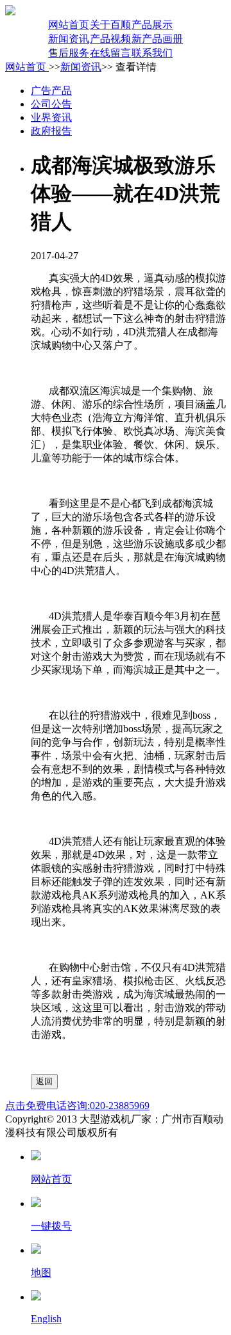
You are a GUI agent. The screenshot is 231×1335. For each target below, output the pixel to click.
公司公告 (51, 104)
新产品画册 (157, 38)
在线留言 (110, 52)
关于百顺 (110, 24)
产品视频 (110, 38)
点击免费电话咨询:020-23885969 (77, 1105)
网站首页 (68, 24)
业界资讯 (51, 117)
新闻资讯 (68, 38)
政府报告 (51, 130)
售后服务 (68, 52)
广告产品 (51, 90)
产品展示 (152, 24)
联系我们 (152, 52)
